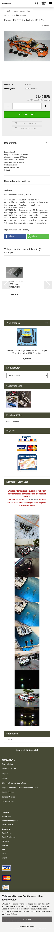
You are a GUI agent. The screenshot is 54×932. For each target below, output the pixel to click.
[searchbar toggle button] (36, 3)
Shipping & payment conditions (14, 783)
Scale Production (8, 837)
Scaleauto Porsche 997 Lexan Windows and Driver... (15, 284)
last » (29, 11)
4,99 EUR (27, 358)
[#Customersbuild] (27, 337)
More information (27, 926)
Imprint (5, 773)
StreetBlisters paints (10, 821)
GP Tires (5, 841)
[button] (8, 106)
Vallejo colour (7, 825)
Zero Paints (6, 816)
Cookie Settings (8, 792)
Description (10, 142)
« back (15, 11)
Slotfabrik (6, 812)
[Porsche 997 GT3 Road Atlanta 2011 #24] (27, 45)
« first (8, 11)
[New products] (46, 323)
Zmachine (6, 829)
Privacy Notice (10, 914)
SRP (3, 850)
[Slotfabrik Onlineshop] (5, 3)
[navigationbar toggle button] (50, 3)
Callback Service (8, 797)
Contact (5, 778)
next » (22, 11)
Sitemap (9, 739)
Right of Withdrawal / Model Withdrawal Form (20, 788)
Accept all (27, 919)
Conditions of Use (9, 769)
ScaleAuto (46, 25)
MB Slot (5, 845)
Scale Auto (6, 833)
